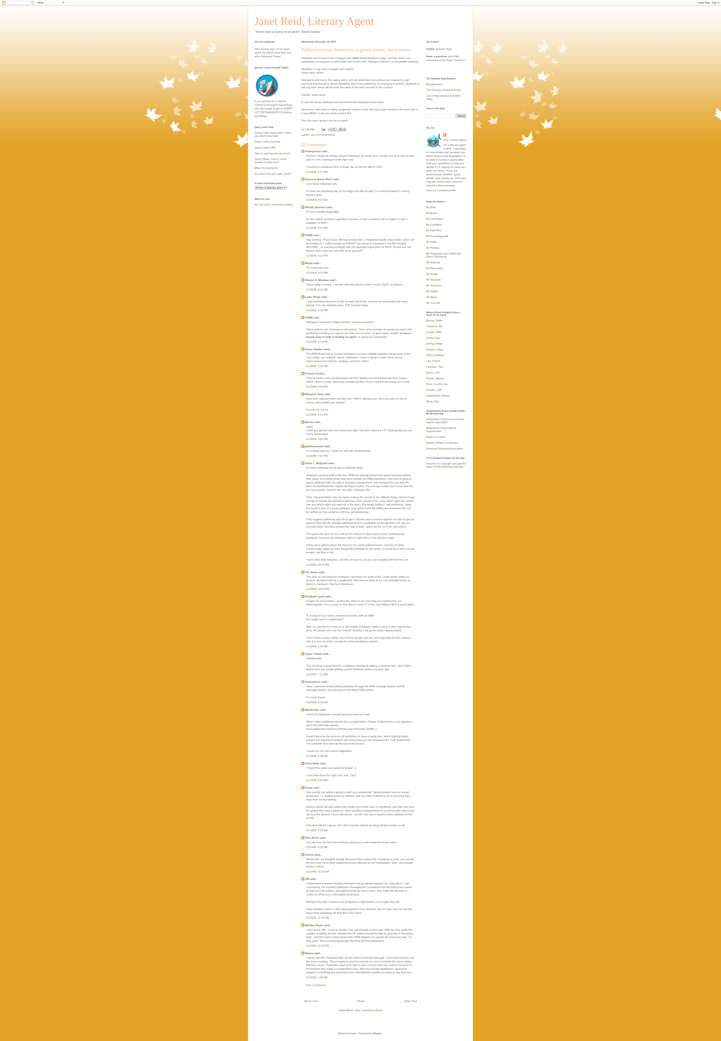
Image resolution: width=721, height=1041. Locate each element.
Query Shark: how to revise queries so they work (270, 160)
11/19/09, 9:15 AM (317, 847)
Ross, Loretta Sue (437, 383)
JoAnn (309, 854)
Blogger (377, 1033)
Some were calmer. (312, 72)
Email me (459, 60)
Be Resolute (433, 279)
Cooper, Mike (434, 331)
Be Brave (431, 213)
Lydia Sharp (312, 296)
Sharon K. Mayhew (317, 280)
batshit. (349, 69)
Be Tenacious (434, 285)
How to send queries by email (272, 153)
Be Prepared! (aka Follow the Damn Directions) (443, 255)
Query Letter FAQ (264, 147)
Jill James (311, 572)
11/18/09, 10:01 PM (317, 564)
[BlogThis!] (334, 129)
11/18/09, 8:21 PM (317, 171)
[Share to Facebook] (341, 129)
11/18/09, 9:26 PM (317, 366)
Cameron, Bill (434, 326)
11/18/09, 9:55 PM (317, 438)
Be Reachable (434, 268)
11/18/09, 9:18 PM (317, 310)
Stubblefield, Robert (438, 395)
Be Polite (431, 241)
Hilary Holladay (435, 355)
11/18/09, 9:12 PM (317, 227)
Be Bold (430, 207)
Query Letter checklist (267, 141)
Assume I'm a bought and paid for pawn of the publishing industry (446, 465)
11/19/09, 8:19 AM (317, 702)
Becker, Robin (434, 320)
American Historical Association (444, 448)
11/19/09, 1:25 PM (317, 977)
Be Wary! (431, 297)
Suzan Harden (314, 349)
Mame (309, 263)
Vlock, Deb (432, 401)
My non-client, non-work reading (273, 204)
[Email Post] (323, 129)
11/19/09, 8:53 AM (317, 780)
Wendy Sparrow (315, 207)
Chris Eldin (312, 763)
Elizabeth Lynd (314, 596)
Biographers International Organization (441, 429)
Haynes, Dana (434, 349)
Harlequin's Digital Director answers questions (346, 322)
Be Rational (433, 262)
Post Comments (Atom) (369, 1010)
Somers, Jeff (433, 389)
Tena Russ (312, 837)
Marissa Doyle (314, 925)
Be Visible (432, 291)
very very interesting (323, 134)
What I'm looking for (266, 167)
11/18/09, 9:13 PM (317, 255)
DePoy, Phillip (434, 343)
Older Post (410, 1001)
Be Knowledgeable (437, 236)
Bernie (309, 422)
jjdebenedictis (314, 446)
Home (361, 1001)
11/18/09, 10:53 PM (317, 588)
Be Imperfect (433, 230)
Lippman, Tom (434, 366)
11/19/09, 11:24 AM (317, 917)
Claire (308, 787)
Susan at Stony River (318, 179)
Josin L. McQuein (316, 463)
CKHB (309, 235)
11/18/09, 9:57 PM (317, 455)
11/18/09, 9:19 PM (317, 341)
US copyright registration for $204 (371, 246)
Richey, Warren (435, 378)
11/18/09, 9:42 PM (317, 386)
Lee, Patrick (433, 360)
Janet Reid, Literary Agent (314, 21)
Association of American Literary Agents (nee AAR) (445, 421)
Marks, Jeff (432, 372)
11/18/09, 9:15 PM (317, 289)
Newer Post (311, 1001)
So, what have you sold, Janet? (273, 173)
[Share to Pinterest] (344, 129)
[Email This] (330, 129)
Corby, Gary (433, 337)
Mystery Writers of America (442, 442)
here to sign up (270, 48)
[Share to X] (337, 129)
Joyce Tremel (313, 653)
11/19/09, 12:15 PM (317, 945)
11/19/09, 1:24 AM (317, 646)
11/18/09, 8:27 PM (317, 199)
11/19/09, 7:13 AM (317, 674)
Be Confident (434, 224)
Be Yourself (433, 302)
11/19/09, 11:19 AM (317, 871)
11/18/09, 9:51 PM (317, 414)
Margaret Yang (314, 394)
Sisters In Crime (435, 436)
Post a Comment (316, 985)
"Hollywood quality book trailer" (383, 239)
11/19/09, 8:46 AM (317, 755)
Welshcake (312, 709)
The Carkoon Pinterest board (443, 89)
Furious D (311, 373)
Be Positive (432, 247)
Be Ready (432, 273)
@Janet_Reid (444, 48)
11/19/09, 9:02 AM (317, 830)
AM (307, 878)
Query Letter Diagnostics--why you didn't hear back (272, 134)
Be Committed (434, 218)
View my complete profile (441, 190)
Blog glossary (434, 84)
